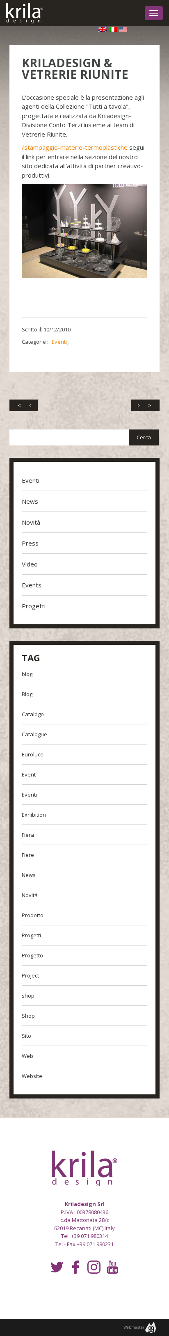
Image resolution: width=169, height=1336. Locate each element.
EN (102, 31)
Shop (28, 1015)
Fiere (28, 855)
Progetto (32, 955)
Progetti (34, 606)
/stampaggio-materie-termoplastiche (75, 147)
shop (28, 995)
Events (31, 585)
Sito (26, 1035)
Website (32, 1076)
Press (30, 543)
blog (27, 674)
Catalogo (33, 714)
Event (29, 774)
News (30, 501)
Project (30, 975)
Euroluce (32, 754)
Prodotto (32, 915)
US (123, 31)
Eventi (59, 341)
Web (27, 1056)
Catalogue (34, 734)
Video (30, 564)
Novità (31, 522)
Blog (27, 694)
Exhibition (34, 814)
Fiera (28, 834)
